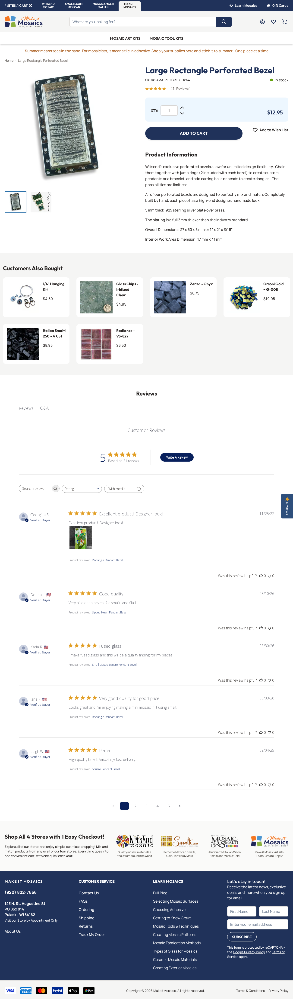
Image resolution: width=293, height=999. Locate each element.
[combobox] (82, 489)
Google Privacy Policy (249, 952)
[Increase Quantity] (182, 107)
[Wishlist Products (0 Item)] (273, 21)
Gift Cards (280, 5)
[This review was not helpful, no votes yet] (269, 575)
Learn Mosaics (246, 5)
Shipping (87, 917)
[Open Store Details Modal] (30, 5)
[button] (48, 5)
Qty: (154, 110)
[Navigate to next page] (180, 806)
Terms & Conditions (250, 990)
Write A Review (177, 457)
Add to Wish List (273, 129)
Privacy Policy (278, 990)
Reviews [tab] (26, 408)
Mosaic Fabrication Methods (177, 942)
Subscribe (242, 937)
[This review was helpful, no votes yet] (261, 575)
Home (9, 60)
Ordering (86, 909)
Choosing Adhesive (169, 909)
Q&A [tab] (44, 408)
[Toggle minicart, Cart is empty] (284, 21)
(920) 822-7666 (21, 892)
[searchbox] (35, 489)
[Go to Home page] (24, 21)
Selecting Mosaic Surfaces (175, 901)
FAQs (83, 901)
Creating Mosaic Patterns (174, 934)
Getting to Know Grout (172, 917)
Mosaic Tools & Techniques (176, 926)
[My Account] (262, 21)
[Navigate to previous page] (113, 806)
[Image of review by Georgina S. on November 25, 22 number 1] (80, 537)
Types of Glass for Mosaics (175, 951)
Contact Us (89, 892)
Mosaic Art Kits (125, 38)
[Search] (224, 22)
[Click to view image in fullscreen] (66, 126)
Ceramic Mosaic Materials (175, 959)
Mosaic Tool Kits (166, 38)
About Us (13, 931)
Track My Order (92, 934)
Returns (86, 926)
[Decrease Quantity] (182, 113)
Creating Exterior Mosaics (174, 967)
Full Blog (160, 892)
